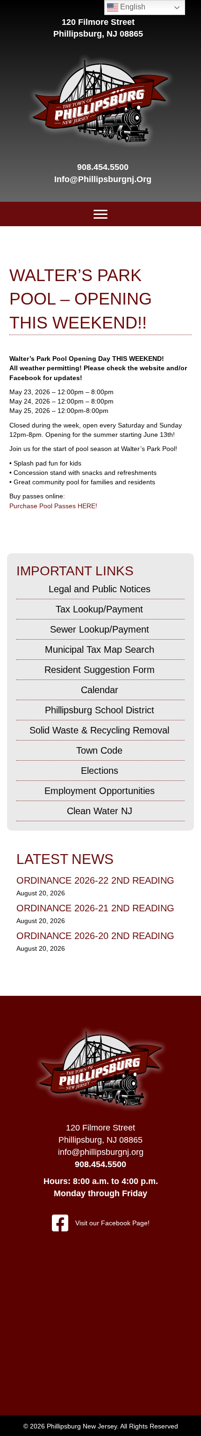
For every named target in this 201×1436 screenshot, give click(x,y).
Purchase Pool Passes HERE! (53, 506)
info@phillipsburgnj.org (102, 179)
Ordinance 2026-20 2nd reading (95, 936)
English (131, 7)
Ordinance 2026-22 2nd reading (95, 880)
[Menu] (100, 214)
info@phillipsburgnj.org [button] (101, 1152)
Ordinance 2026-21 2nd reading (95, 908)
